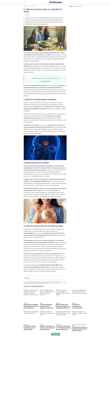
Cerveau (33, 6)
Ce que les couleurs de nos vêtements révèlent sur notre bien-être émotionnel (63, 327)
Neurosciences (27, 6)
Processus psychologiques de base (79, 325)
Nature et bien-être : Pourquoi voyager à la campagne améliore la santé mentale (63, 306)
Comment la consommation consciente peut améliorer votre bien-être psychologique (78, 306)
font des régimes (52, 85)
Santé (41, 303)
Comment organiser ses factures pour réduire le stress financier (47, 327)
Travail (41, 324)
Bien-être (26, 303)
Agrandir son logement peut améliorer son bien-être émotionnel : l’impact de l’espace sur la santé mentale (31, 306)
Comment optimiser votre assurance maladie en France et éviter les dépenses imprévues (46, 306)
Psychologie (26, 324)
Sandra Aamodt (38, 233)
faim (44, 116)
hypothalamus (43, 125)
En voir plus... (55, 334)
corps (43, 106)
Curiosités (58, 324)
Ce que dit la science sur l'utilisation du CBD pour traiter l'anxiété (79, 328)
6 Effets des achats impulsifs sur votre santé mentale (30, 327)
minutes (46, 190)
